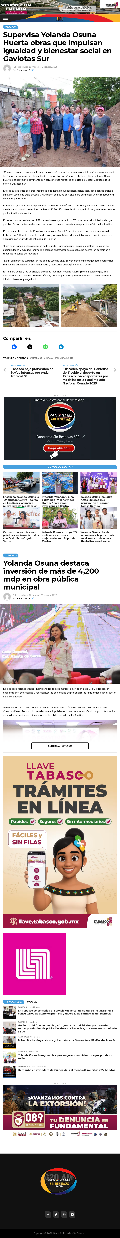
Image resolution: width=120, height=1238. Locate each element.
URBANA (49, 358)
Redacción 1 (23, 598)
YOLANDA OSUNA (64, 358)
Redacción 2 (23, 70)
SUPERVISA (36, 358)
